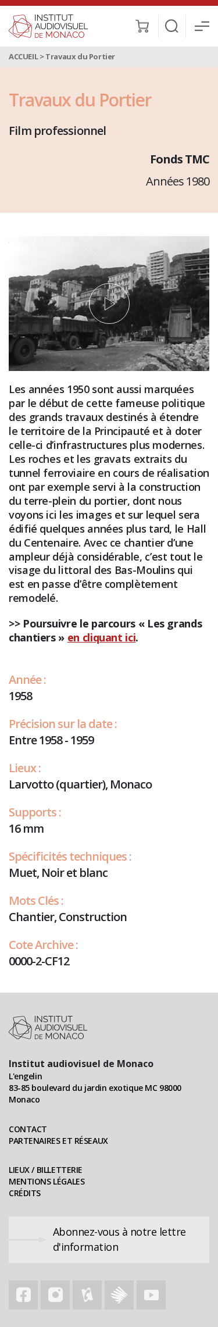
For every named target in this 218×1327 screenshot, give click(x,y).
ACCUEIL (23, 56)
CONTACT (28, 1129)
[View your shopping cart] (142, 26)
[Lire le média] (109, 304)
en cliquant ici (101, 637)
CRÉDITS (25, 1192)
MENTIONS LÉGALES (46, 1181)
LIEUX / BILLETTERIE (46, 1169)
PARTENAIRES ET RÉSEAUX (58, 1140)
